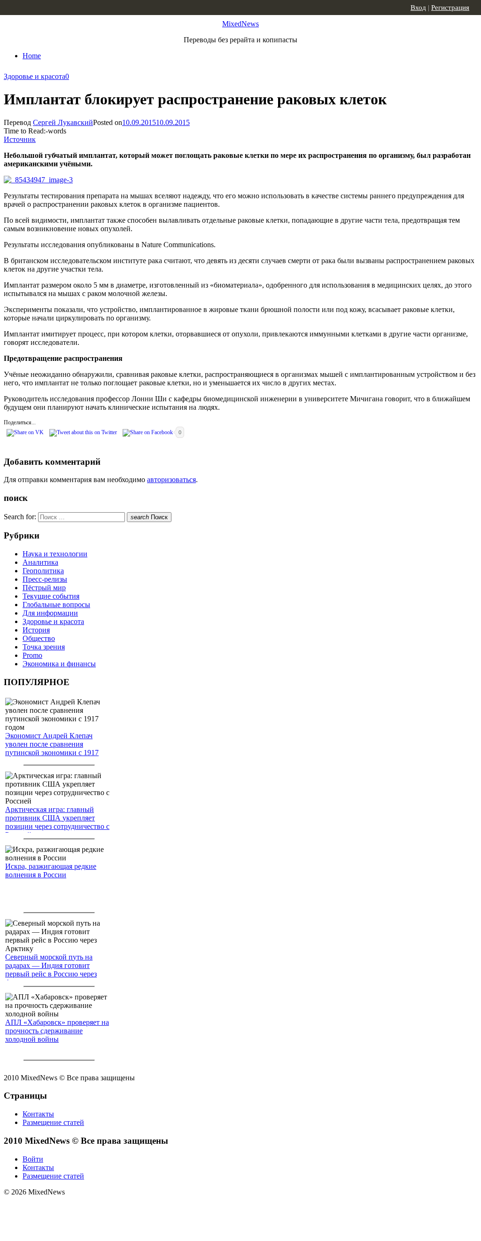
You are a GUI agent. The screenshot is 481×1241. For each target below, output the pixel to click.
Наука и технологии (55, 554)
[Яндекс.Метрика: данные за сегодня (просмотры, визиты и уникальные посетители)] (77, 1208)
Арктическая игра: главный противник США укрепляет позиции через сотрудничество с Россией (57, 822)
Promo (32, 655)
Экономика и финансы (59, 664)
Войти (33, 1159)
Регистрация (450, 7)
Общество (39, 638)
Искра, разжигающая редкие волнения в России (50, 870)
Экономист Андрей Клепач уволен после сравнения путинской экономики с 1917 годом (52, 748)
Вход (418, 7)
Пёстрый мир (44, 588)
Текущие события (51, 596)
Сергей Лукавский (63, 122)
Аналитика (40, 562)
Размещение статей (53, 1122)
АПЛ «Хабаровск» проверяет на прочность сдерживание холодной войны (57, 1030)
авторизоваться (171, 480)
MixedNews (240, 24)
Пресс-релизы (45, 579)
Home (32, 56)
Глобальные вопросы (56, 605)
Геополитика (43, 571)
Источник (20, 139)
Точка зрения (44, 647)
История (36, 630)
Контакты (38, 1114)
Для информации (50, 613)
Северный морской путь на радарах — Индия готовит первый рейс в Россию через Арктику (51, 969)
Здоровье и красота (34, 76)
